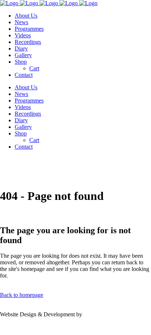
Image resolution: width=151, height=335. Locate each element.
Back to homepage (21, 295)
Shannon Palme (102, 314)
